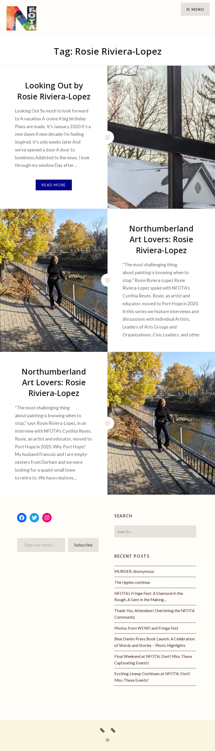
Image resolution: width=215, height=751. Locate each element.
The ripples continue (132, 582)
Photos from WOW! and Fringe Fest (146, 628)
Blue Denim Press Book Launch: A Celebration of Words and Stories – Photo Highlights (154, 642)
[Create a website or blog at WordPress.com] (107, 740)
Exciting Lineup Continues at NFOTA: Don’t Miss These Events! (152, 676)
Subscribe (83, 544)
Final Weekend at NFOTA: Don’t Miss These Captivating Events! (153, 659)
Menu (197, 9)
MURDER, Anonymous (134, 571)
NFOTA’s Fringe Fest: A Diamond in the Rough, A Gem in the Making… (148, 596)
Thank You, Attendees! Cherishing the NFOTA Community (154, 613)
